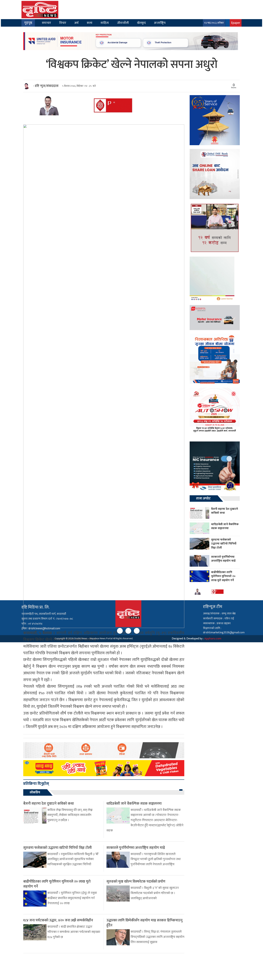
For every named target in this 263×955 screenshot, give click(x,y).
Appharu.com (212, 638)
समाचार (46, 22)
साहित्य (105, 22)
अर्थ (76, 22)
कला (89, 22)
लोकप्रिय (35, 792)
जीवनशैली (123, 22)
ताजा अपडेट (203, 498)
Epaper (235, 22)
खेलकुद (141, 22)
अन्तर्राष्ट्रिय (159, 22)
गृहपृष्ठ (28, 23)
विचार (62, 22)
